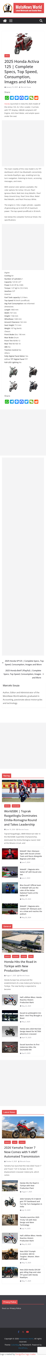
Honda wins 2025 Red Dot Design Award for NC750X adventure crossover (30, 1031)
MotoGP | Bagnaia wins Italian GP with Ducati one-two (31, 872)
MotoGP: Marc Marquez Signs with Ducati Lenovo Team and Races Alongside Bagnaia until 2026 (31, 855)
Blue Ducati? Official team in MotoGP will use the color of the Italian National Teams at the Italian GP (30, 890)
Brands (7, 956)
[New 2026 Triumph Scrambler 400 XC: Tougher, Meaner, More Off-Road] (10, 1257)
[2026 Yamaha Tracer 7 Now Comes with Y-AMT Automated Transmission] (23, 1127)
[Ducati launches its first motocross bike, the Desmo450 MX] (10, 1049)
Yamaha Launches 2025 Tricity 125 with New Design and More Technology (29, 1221)
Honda (7, 104)
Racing (7, 806)
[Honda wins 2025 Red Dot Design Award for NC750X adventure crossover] (10, 1033)
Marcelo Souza (26, 87)
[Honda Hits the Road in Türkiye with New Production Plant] (23, 942)
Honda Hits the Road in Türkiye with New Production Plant (20, 966)
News (31, 956)
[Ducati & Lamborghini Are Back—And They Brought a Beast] (10, 1017)
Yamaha (22, 1142)
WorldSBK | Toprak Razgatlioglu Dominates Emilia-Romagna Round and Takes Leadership (20, 817)
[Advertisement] (23, 143)
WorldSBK (16, 806)
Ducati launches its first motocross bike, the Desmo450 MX (29, 1047)
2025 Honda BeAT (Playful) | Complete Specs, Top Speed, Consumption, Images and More (22, 674)
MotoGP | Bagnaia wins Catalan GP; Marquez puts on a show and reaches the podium (31, 910)
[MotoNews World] (5, 21)
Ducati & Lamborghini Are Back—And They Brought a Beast (31, 1015)
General (15, 956)
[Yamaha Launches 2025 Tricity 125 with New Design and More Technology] (10, 1222)
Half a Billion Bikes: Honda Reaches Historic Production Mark (31, 1000)
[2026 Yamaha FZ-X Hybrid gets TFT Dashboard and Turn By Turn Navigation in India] (10, 1204)
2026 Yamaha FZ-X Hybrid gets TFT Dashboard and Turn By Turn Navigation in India (31, 1203)
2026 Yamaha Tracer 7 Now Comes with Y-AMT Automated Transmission (22, 1151)
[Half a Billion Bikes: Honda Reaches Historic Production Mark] (10, 1001)
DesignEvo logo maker (25, 1354)
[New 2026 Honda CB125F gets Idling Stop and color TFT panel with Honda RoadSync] (10, 1275)
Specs (7, 56)
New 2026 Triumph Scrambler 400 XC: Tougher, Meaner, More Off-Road (29, 1255)
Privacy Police (15, 1308)
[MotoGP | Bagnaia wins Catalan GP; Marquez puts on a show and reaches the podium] (10, 911)
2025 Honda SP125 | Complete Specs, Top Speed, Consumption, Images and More (24, 663)
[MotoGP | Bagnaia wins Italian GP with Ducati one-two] (10, 874)
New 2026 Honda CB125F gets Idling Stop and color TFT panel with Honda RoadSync (30, 1273)
